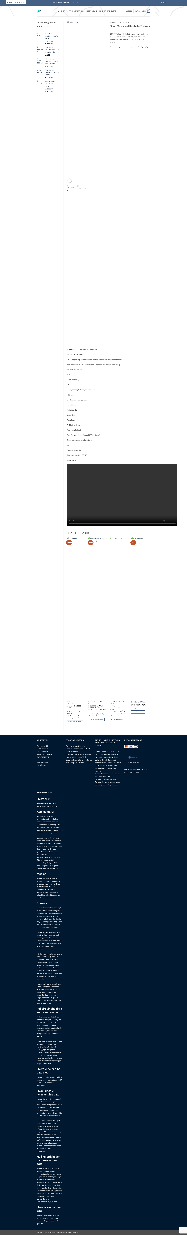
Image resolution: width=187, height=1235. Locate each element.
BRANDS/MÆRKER (117, 23)
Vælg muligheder (75, 722)
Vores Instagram (43, 765)
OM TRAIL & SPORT (73, 11)
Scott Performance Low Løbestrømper (75, 703)
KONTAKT (102, 11)
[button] (129, 11)
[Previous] (70, 102)
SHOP (63, 11)
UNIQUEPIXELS (73, 1232)
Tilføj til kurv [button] (138, 712)
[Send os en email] (165, 3)
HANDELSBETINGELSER (89, 11)
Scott (128, 23)
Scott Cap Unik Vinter (138, 702)
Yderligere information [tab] (87, 349)
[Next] (103, 102)
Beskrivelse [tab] (71, 349)
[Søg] (59, 11)
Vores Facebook (43, 762)
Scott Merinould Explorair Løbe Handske (118, 703)
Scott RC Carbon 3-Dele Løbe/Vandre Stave (96, 703)
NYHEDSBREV (112, 11)
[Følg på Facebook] (161, 3)
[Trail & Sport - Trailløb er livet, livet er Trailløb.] (46, 11)
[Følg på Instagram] (163, 3)
